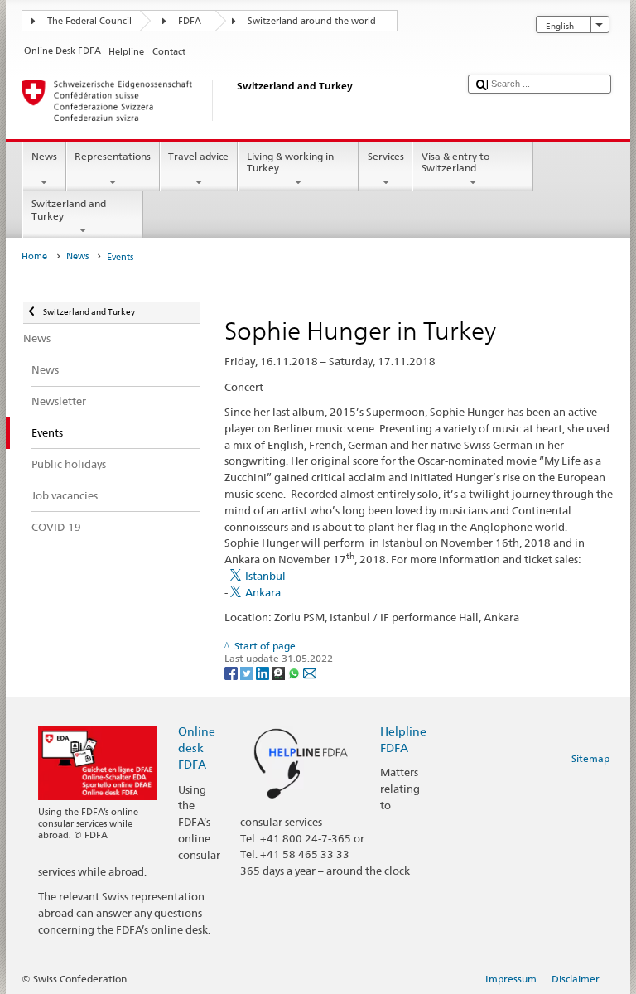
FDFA (189, 21)
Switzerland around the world (312, 21)
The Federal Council (89, 21)
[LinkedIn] (264, 672)
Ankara (263, 592)
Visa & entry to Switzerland (455, 162)
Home (34, 256)
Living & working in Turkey (290, 162)
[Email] (309, 672)
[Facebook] (232, 672)
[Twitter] (248, 672)
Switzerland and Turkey (68, 209)
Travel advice (198, 156)
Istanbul (265, 575)
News (44, 156)
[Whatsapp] (295, 672)
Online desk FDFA (196, 747)
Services (386, 156)
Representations (113, 156)
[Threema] (279, 672)
